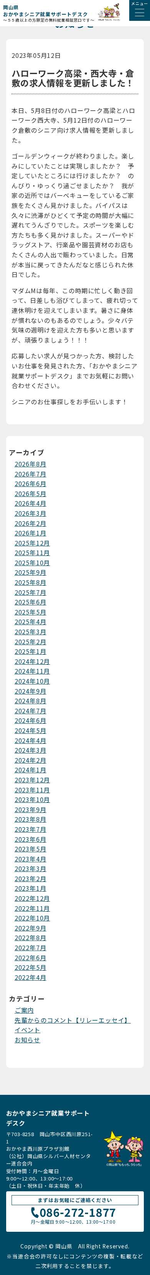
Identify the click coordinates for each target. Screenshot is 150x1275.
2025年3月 (31, 631)
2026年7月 (31, 473)
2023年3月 (31, 868)
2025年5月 (31, 611)
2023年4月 (31, 858)
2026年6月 (31, 483)
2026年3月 (31, 513)
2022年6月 (31, 957)
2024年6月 (31, 720)
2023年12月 (32, 779)
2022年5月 (31, 967)
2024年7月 (31, 710)
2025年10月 (32, 562)
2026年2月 (31, 523)
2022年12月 (32, 898)
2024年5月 (31, 730)
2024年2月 (31, 760)
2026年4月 (31, 503)
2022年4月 (31, 977)
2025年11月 (32, 552)
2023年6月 (31, 839)
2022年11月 (32, 908)
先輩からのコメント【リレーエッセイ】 (73, 1020)
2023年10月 (32, 799)
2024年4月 (31, 740)
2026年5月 (31, 493)
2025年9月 (31, 572)
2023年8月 (31, 819)
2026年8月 (31, 463)
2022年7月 (31, 947)
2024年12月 (32, 661)
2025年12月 (32, 542)
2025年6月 (31, 601)
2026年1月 (31, 532)
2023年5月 (31, 848)
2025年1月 (31, 651)
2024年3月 (31, 750)
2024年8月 (31, 700)
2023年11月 (32, 789)
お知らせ (27, 1039)
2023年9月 (31, 809)
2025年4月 (31, 621)
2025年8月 (31, 582)
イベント (27, 1029)
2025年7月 (31, 592)
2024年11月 (32, 670)
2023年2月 (31, 878)
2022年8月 (31, 937)
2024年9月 (31, 691)
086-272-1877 (78, 1213)
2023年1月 (31, 888)
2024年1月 (31, 769)
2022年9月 (31, 927)
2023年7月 (31, 829)
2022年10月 (32, 917)
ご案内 (24, 1010)
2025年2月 (31, 641)
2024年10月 (32, 681)
